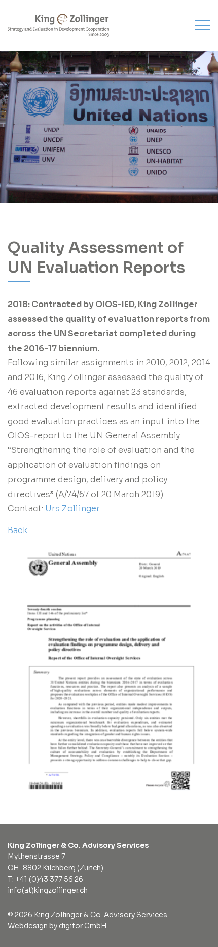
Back (17, 530)
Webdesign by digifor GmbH (57, 925)
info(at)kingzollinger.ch (48, 890)
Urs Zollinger (71, 508)
